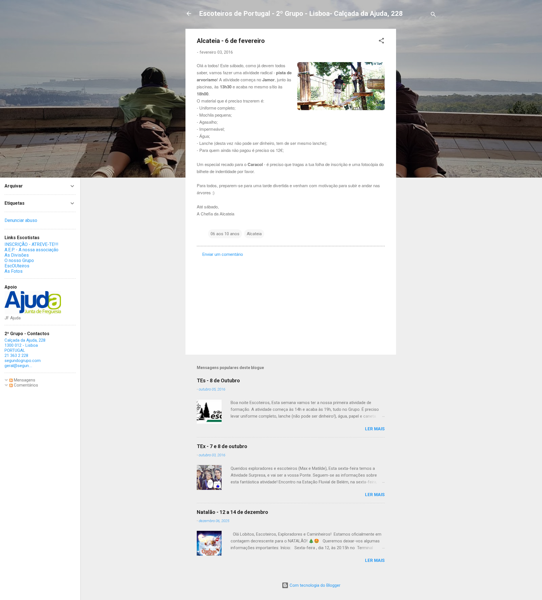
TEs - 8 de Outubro (218, 380)
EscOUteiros (17, 266)
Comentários (25, 385)
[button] (381, 41)
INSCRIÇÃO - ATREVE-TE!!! (31, 244)
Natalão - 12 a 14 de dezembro (232, 512)
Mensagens (24, 380)
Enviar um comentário (222, 254)
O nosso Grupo (19, 260)
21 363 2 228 (16, 355)
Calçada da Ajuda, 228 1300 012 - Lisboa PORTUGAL (25, 345)
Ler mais (375, 428)
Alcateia (254, 233)
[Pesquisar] (433, 15)
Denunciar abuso (21, 220)
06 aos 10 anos (225, 233)
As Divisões (17, 255)
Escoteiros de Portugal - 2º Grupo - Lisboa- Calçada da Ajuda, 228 (301, 14)
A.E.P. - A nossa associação (31, 249)
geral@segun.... (18, 365)
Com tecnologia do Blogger (314, 585)
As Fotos (14, 271)
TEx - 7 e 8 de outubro (222, 446)
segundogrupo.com (23, 360)
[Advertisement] (419, 113)
